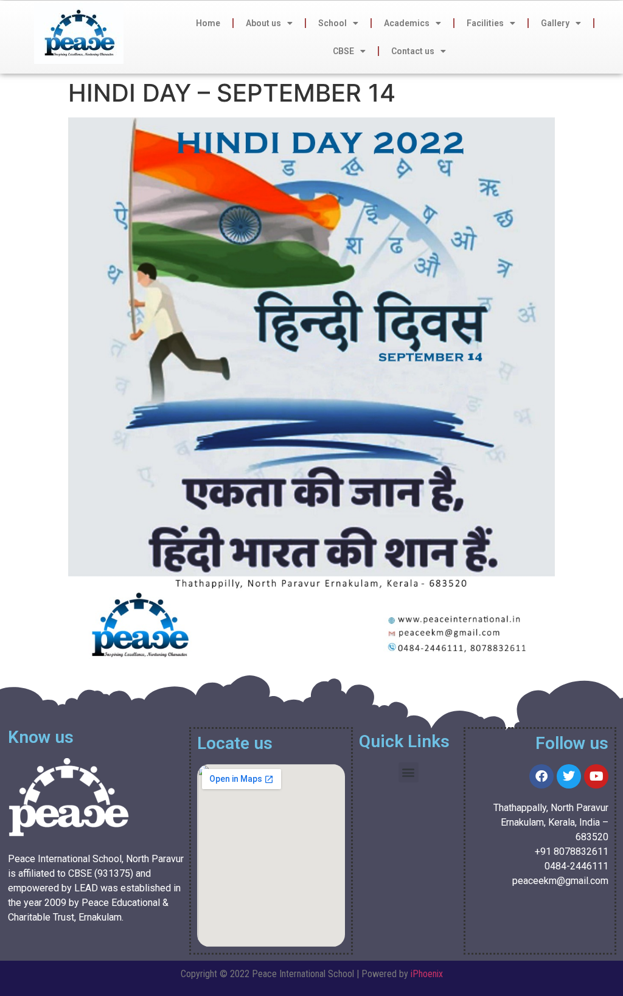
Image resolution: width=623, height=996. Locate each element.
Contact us (412, 51)
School (332, 23)
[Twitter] (569, 776)
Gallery (555, 23)
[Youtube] (596, 776)
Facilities (485, 23)
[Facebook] (541, 776)
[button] (409, 772)
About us (263, 23)
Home (208, 23)
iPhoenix (427, 974)
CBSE (343, 51)
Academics (407, 23)
